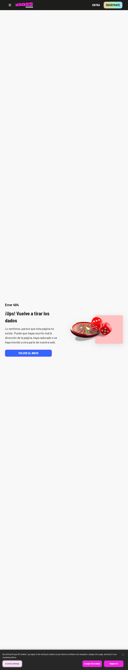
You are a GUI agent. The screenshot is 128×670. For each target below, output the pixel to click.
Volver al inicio (28, 353)
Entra (96, 5)
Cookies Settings (12, 663)
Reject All (114, 663)
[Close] (123, 654)
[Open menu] (10, 5)
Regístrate (113, 5)
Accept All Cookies (92, 663)
